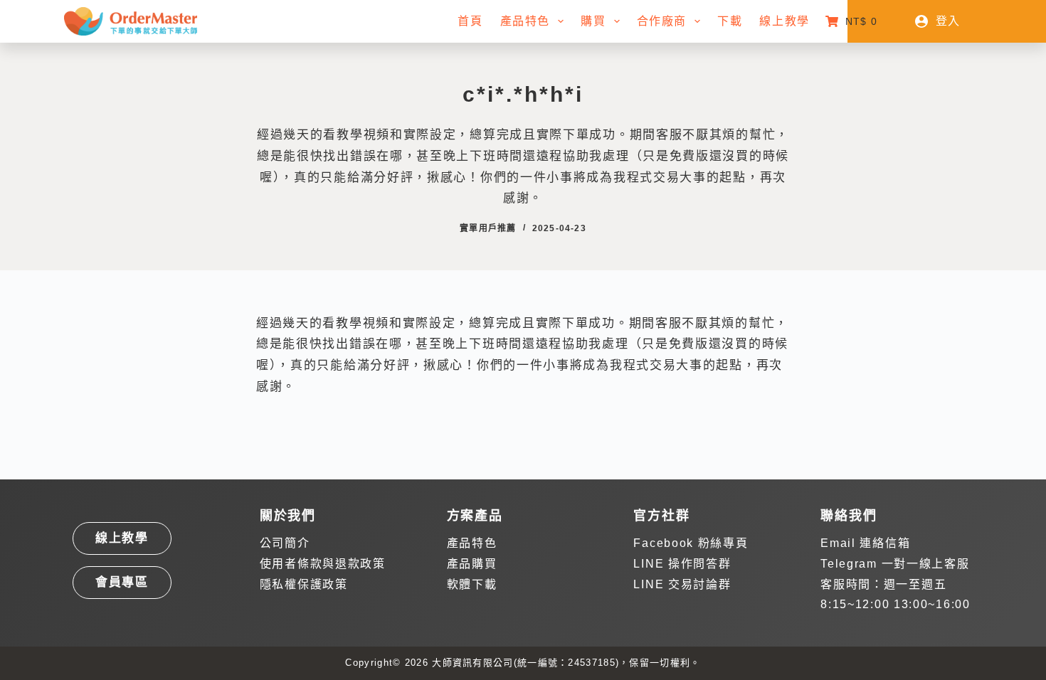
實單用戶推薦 (488, 228)
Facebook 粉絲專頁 (690, 543)
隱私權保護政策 (304, 584)
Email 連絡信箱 (865, 543)
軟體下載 (472, 584)
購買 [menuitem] (593, 21)
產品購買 (472, 564)
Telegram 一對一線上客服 (894, 564)
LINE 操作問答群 (682, 564)
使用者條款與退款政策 (323, 564)
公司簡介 (285, 543)
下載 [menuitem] (729, 21)
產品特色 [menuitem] (525, 21)
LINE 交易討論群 (682, 584)
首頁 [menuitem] (470, 21)
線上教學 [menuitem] (784, 21)
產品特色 (472, 543)
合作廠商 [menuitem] (662, 21)
